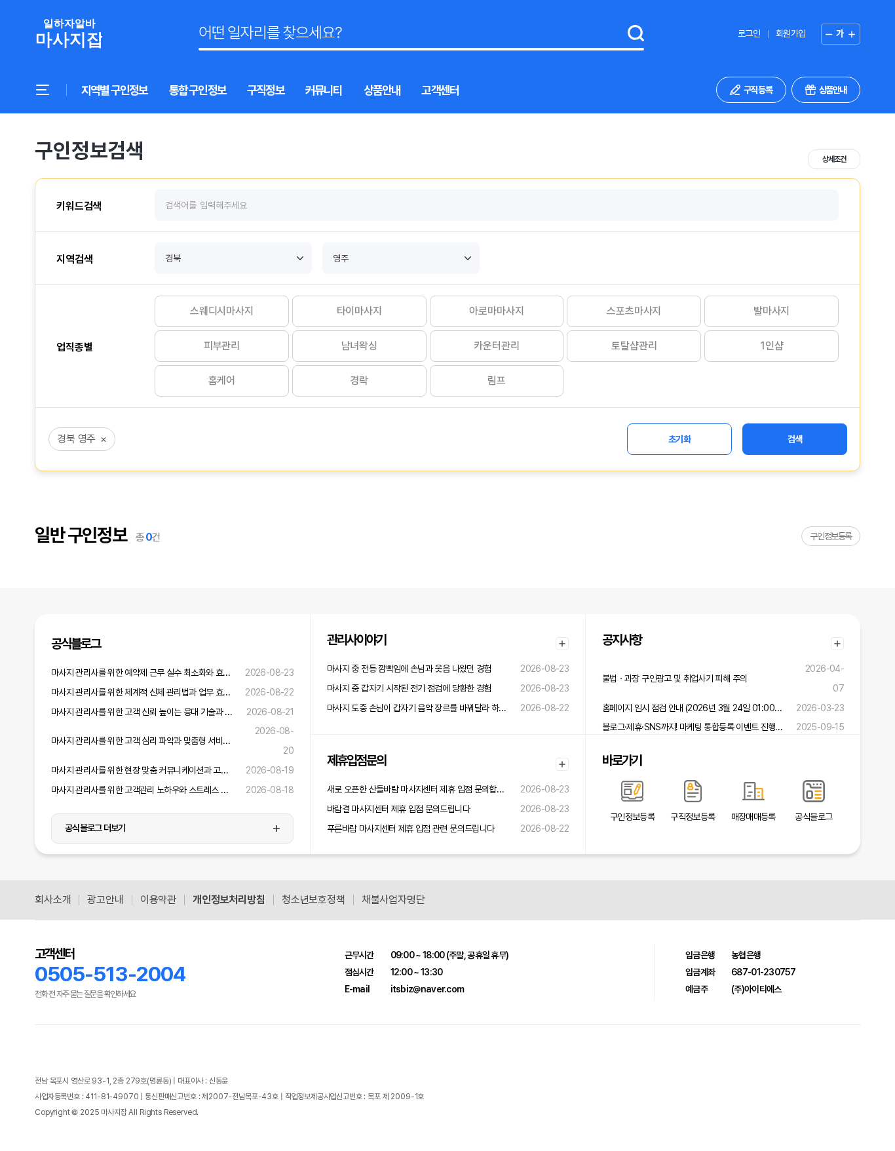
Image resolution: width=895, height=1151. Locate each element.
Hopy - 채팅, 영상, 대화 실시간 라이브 (256, 1112)
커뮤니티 (324, 90)
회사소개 (53, 900)
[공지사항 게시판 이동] (837, 643)
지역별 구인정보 (114, 90)
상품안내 (382, 90)
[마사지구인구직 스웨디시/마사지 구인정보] (68, 34)
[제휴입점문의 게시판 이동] (562, 764)
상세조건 (833, 159)
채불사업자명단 (393, 900)
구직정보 (265, 90)
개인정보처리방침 (229, 900)
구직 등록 (758, 90)
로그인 (749, 33)
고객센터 (440, 90)
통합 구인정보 (197, 90)
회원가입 (790, 33)
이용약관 (158, 900)
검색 (795, 439)
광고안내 (105, 900)
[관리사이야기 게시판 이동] (562, 643)
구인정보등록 (831, 536)
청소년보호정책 (313, 900)
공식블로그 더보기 (95, 828)
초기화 (679, 439)
